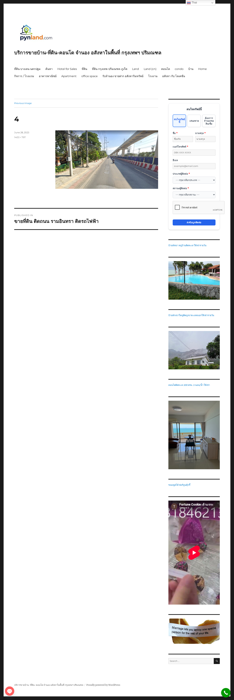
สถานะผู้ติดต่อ (181, 188)
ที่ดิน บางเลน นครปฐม (27, 69)
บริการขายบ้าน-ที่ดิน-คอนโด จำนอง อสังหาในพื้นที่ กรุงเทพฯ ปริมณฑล (87, 53)
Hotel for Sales (67, 69)
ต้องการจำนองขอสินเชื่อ (209, 120)
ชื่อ (175, 133)
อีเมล (175, 160)
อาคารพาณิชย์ (48, 76)
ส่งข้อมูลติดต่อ (194, 222)
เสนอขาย (194, 120)
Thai (194, 2)
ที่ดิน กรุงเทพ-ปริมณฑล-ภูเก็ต (109, 69)
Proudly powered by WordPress (103, 685)
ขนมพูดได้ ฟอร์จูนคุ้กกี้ (179, 484)
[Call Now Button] (226, 692)
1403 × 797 (20, 137)
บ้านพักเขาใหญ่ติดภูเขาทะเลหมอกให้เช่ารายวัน (191, 315)
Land (135, 69)
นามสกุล (200, 133)
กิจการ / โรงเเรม (24, 76)
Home (202, 69)
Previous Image (23, 103)
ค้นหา (49, 69)
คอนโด (165, 69)
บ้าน (190, 69)
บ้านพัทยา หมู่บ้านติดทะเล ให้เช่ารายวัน (187, 245)
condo (179, 69)
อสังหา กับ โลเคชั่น (173, 76)
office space (89, 76)
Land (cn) (150, 69)
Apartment (69, 76)
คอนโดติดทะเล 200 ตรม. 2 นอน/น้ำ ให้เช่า (189, 385)
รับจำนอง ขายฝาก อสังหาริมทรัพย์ (122, 76)
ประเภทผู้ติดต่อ (181, 173)
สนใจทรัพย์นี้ (179, 121)
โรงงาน (152, 76)
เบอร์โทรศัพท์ (180, 146)
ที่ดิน (84, 69)
